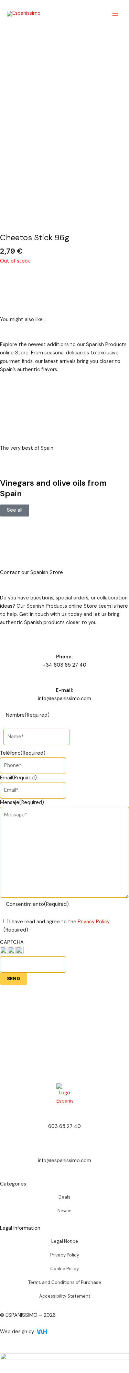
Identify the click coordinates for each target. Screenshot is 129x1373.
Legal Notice (64, 1241)
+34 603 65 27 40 (64, 665)
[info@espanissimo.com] (64, 1148)
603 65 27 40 (64, 1126)
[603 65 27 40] (64, 1113)
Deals (64, 1197)
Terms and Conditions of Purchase (64, 1282)
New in (64, 1211)
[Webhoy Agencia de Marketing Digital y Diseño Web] (55, 1331)
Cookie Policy (64, 1269)
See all (14, 510)
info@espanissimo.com (64, 698)
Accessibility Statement (64, 1296)
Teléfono (22, 753)
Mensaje (22, 802)
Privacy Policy (93, 922)
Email (18, 778)
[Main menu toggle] (115, 14)
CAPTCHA (12, 942)
